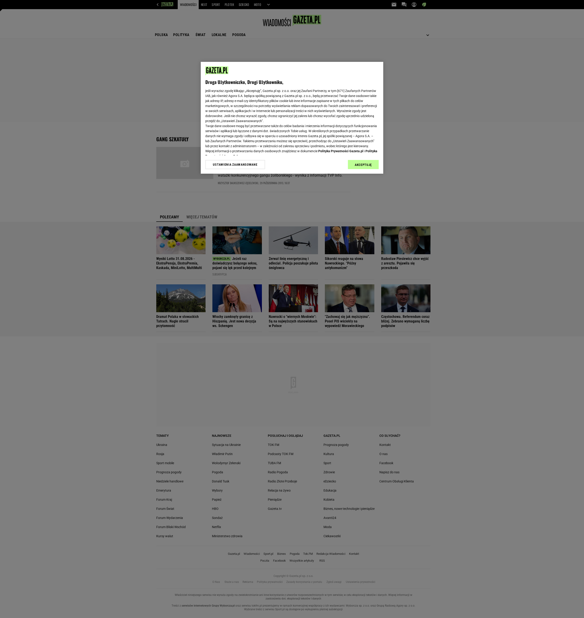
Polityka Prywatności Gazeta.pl (340, 151)
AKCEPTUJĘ (363, 165)
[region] (292, 118)
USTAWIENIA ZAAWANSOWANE (235, 164)
